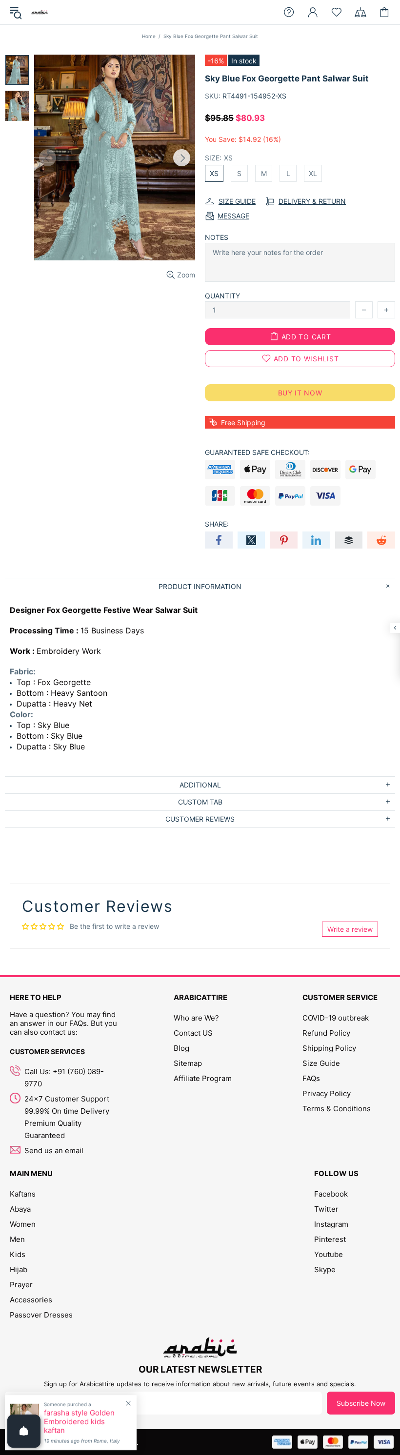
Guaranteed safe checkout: (257, 452)
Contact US (193, 1033)
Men (17, 1239)
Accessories (31, 1299)
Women (23, 1224)
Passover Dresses (41, 1314)
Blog (181, 1048)
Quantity (222, 296)
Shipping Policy (329, 1048)
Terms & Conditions (336, 1108)
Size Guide (321, 1063)
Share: (217, 524)
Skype (325, 1269)
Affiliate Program (203, 1078)
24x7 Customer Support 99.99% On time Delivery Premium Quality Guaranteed (66, 1117)
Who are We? (196, 1017)
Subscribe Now (361, 1403)
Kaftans (23, 1194)
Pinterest (330, 1239)
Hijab (18, 1269)
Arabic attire (39, 12)
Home (149, 36)
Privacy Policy (326, 1093)
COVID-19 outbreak (335, 1017)
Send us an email (53, 1150)
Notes (216, 237)
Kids (17, 1254)
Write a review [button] (350, 929)
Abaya (20, 1209)
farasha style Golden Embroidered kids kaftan (79, 1422)
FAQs (311, 1078)
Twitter (326, 1209)
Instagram (331, 1224)
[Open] (23, 1431)
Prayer (21, 1284)
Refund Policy (326, 1033)
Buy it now (300, 393)
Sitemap (188, 1063)
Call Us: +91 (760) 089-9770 (64, 1077)
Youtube (328, 1254)
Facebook (331, 1194)
